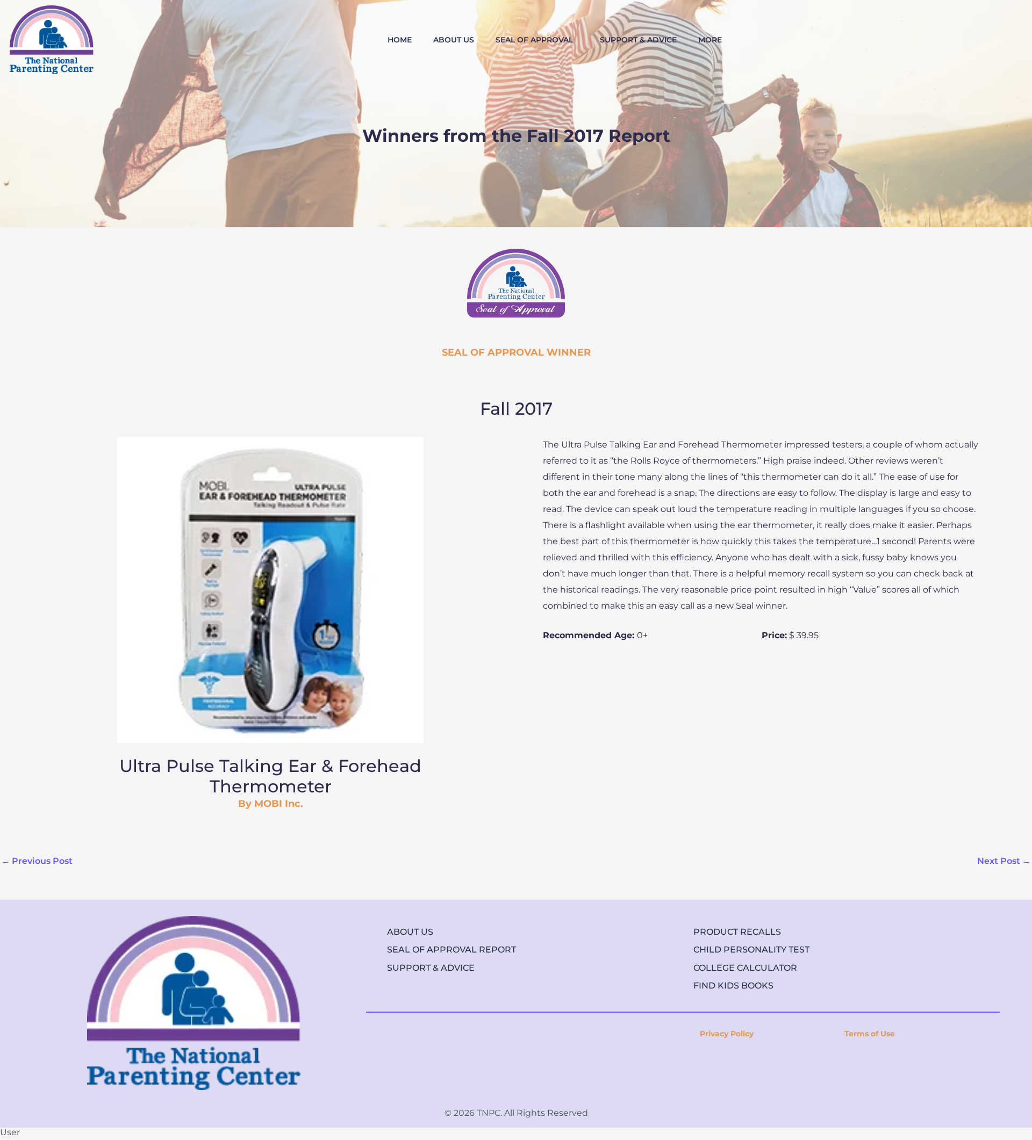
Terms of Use (869, 1033)
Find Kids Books (733, 985)
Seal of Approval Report (451, 949)
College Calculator (745, 968)
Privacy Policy (727, 1033)
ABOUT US (453, 40)
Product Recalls (737, 932)
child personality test (751, 949)
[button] (537, 40)
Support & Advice (431, 968)
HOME (400, 40)
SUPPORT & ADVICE (638, 40)
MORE (710, 40)
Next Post (1004, 861)
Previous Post (37, 861)
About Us (410, 932)
